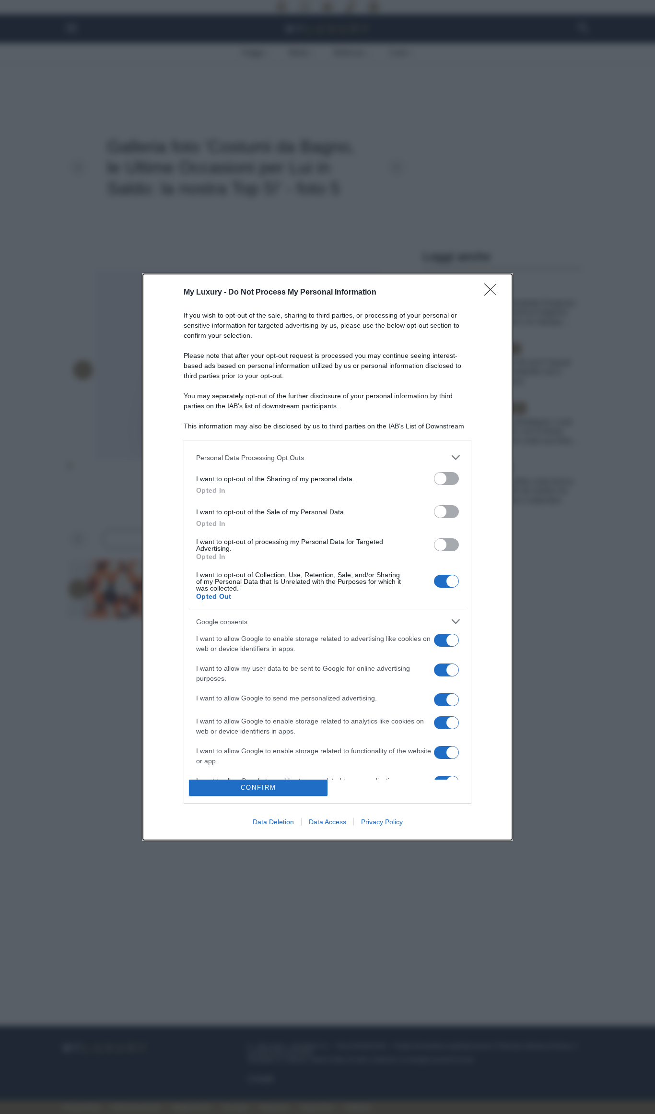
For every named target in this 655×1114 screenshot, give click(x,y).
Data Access (327, 822)
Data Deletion (273, 822)
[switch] (446, 478)
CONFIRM (258, 787)
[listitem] (327, 457)
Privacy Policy (382, 822)
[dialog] (327, 557)
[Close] (493, 293)
